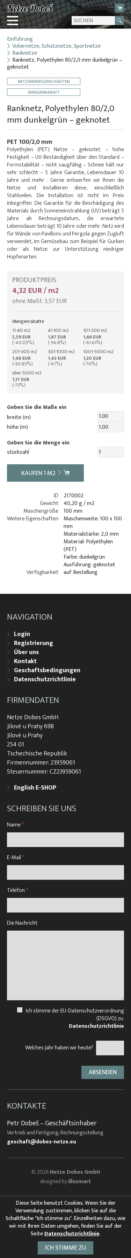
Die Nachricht (22, 923)
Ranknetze (24, 53)
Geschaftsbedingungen (47, 670)
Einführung (20, 39)
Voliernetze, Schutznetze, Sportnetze (56, 46)
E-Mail (15, 857)
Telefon (17, 890)
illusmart (79, 1181)
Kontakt (25, 661)
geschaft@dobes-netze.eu (41, 1142)
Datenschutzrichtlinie (45, 679)
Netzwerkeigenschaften (44, 81)
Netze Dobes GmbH (75, 1172)
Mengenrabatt (44, 92)
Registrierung (33, 643)
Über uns (26, 652)
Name (15, 825)
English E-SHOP (35, 788)
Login (22, 634)
